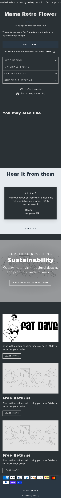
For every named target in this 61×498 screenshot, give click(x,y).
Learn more (12, 356)
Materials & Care (16, 67)
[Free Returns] (30, 378)
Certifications (15, 73)
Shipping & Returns (18, 80)
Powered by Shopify (30, 495)
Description (13, 60)
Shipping (19, 25)
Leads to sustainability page (30, 282)
